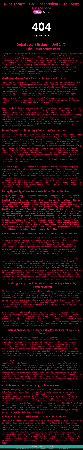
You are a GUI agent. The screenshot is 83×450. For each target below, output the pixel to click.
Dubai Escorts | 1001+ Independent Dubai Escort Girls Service (41, 6)
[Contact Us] (48, 12)
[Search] (44, 12)
